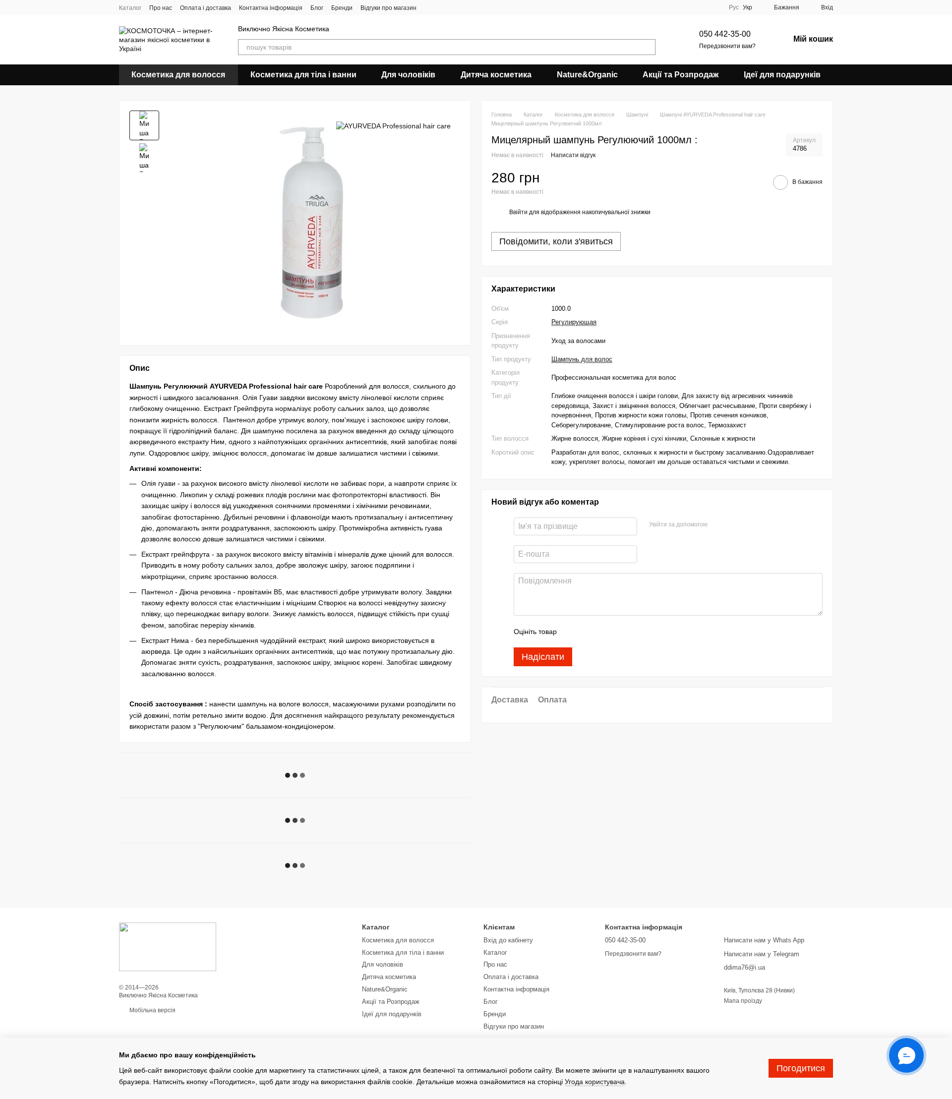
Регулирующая (573, 322)
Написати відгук (573, 155)
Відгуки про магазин (388, 7)
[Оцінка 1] (573, 631)
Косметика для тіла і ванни (303, 74)
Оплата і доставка (205, 7)
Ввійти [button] (518, 212)
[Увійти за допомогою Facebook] (718, 525)
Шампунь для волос (581, 359)
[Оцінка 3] (605, 631)
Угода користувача (595, 1082)
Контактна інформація (270, 7)
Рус (734, 7)
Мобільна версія (152, 1010)
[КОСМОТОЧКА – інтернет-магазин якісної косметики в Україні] (167, 946)
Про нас (160, 7)
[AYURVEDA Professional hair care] (393, 125)
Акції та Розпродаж (680, 74)
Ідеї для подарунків (782, 74)
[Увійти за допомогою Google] (734, 525)
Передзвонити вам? (727, 46)
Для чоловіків (408, 74)
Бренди (342, 7)
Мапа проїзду (743, 1000)
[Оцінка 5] (637, 631)
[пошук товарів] (647, 47)
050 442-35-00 (725, 34)
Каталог (130, 7)
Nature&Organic (587, 74)
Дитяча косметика (496, 74)
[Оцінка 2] (589, 631)
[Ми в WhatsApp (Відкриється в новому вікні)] (454, 7)
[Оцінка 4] (621, 631)
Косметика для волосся (178, 74)
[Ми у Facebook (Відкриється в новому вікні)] (430, 7)
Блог (316, 7)
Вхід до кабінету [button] (508, 940)
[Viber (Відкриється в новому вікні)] (442, 7)
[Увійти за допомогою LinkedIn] (750, 525)
